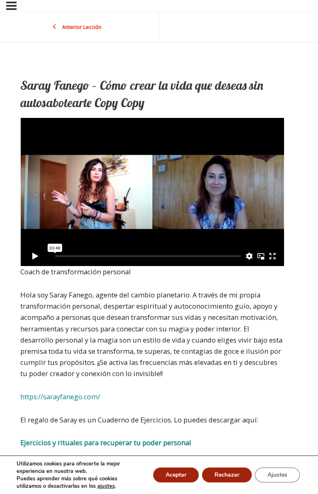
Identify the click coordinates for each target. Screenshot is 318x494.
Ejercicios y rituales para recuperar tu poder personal (105, 442)
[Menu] (11, 6)
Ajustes (277, 475)
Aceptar (176, 475)
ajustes (106, 486)
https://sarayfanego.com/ (60, 396)
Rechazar (226, 475)
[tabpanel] (152, 283)
